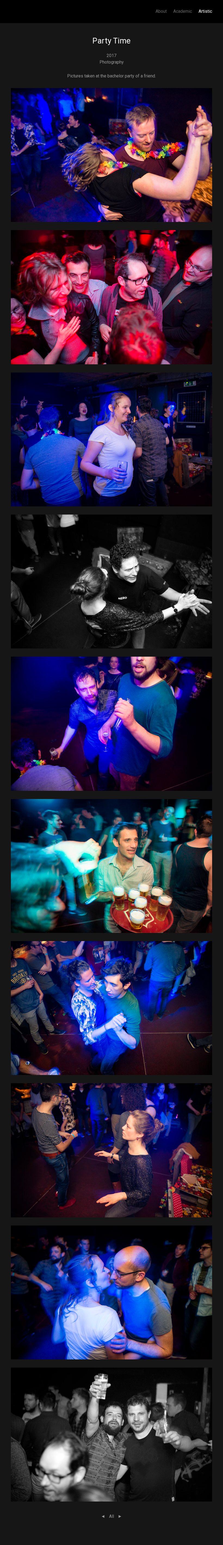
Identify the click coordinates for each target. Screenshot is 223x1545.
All (111, 1516)
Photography (112, 62)
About (161, 11)
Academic (182, 11)
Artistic (205, 11)
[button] (111, 154)
